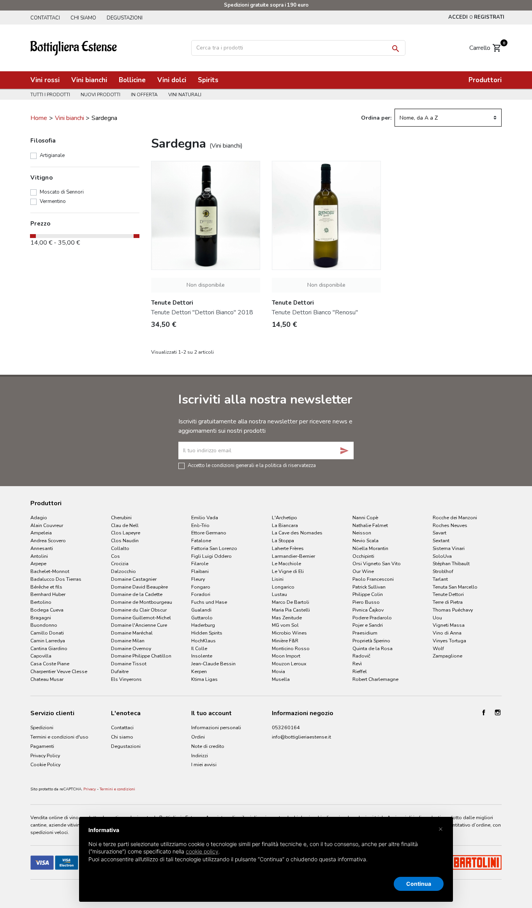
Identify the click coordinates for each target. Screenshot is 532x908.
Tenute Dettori (448, 594)
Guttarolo (202, 617)
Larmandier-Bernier (293, 556)
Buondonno (43, 625)
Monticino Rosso (291, 648)
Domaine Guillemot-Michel (141, 617)
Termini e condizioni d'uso (59, 736)
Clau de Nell (125, 525)
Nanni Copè (365, 517)
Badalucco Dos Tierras (55, 579)
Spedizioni (41, 727)
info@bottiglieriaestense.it (301, 736)
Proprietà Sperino (371, 640)
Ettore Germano (208, 532)
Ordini (198, 736)
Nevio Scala (365, 540)
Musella (281, 679)
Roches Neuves (450, 525)
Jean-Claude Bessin (213, 663)
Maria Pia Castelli (291, 610)
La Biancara (285, 525)
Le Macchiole (286, 563)
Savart (439, 532)
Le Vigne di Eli (288, 571)
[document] (266, 850)
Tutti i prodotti (50, 95)
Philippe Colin (367, 594)
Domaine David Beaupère (139, 587)
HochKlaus (203, 640)
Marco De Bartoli (290, 602)
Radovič (361, 655)
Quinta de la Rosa (372, 648)
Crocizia (120, 563)
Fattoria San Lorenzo (214, 548)
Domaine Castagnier (134, 579)
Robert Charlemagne (375, 679)
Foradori (200, 594)
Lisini (278, 579)
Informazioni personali (216, 727)
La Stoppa (283, 540)
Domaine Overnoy (131, 648)
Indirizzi (199, 755)
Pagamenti (42, 746)
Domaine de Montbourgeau (141, 602)
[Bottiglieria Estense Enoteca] (73, 47)
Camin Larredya (47, 640)
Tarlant (440, 579)
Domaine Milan (127, 640)
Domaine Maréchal (132, 632)
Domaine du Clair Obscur (139, 610)
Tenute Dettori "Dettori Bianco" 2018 (202, 312)
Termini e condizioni (117, 789)
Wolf (438, 648)
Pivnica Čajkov (368, 610)
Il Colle (199, 648)
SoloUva (442, 556)
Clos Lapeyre (125, 532)
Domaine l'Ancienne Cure (139, 625)
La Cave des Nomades (297, 532)
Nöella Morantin (370, 548)
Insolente (201, 655)
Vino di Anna (447, 632)
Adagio (38, 517)
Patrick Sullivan (369, 587)
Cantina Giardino (48, 648)
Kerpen (199, 671)
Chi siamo (83, 17)
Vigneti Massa (449, 625)
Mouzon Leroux (289, 663)
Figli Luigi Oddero (211, 556)
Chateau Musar (46, 679)
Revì (357, 663)
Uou (437, 617)
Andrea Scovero (48, 540)
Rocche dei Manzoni (455, 517)
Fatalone (201, 540)
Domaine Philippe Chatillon (141, 655)
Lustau (279, 594)
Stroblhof (443, 571)
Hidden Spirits (206, 632)
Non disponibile (206, 285)
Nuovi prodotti (100, 95)
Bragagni (40, 617)
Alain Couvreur (46, 525)
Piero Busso (366, 602)
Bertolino (40, 602)
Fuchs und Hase (209, 602)
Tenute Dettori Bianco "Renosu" (315, 312)
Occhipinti (363, 556)
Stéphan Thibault (451, 563)
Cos (115, 556)
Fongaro (200, 587)
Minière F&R (285, 640)
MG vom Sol (285, 625)
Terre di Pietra (448, 602)
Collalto (120, 548)
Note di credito (207, 746)
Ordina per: (376, 118)
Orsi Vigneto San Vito (376, 563)
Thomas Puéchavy (453, 610)
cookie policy (202, 851)
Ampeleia (41, 532)
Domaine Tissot (128, 663)
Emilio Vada (204, 517)
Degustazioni (125, 17)
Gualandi (201, 610)
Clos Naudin (125, 540)
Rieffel (359, 671)
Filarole (199, 563)
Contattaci (45, 17)
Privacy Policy (45, 755)
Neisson (361, 532)
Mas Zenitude (287, 617)
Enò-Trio (200, 525)
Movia (278, 671)
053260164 (286, 727)
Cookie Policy (45, 764)
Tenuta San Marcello (455, 587)
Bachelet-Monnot (49, 571)
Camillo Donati (47, 632)
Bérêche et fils (46, 587)
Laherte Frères (288, 548)
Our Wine (363, 571)
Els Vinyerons (126, 679)
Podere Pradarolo (372, 617)
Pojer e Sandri (367, 625)
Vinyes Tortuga (449, 640)
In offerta (144, 95)
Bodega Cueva (46, 610)
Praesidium (364, 632)
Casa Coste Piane (49, 663)
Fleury (198, 579)
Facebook (484, 712)
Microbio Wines (289, 632)
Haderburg (203, 625)
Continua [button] (418, 883)
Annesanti (41, 548)
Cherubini (121, 517)
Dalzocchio (123, 571)
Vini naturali (184, 95)
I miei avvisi (204, 764)
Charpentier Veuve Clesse (58, 671)
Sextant (441, 540)
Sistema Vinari (449, 548)
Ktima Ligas (204, 679)
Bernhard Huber (47, 594)
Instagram (498, 712)
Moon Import (286, 655)
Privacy (89, 789)
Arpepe (38, 563)
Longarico (283, 587)
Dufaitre (120, 671)
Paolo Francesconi (373, 579)
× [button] (440, 828)
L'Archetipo (284, 517)
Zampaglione (447, 655)
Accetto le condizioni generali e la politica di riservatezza (252, 465)
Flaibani (200, 571)
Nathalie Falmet (370, 525)
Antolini (39, 556)
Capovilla (40, 655)
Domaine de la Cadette (136, 594)
